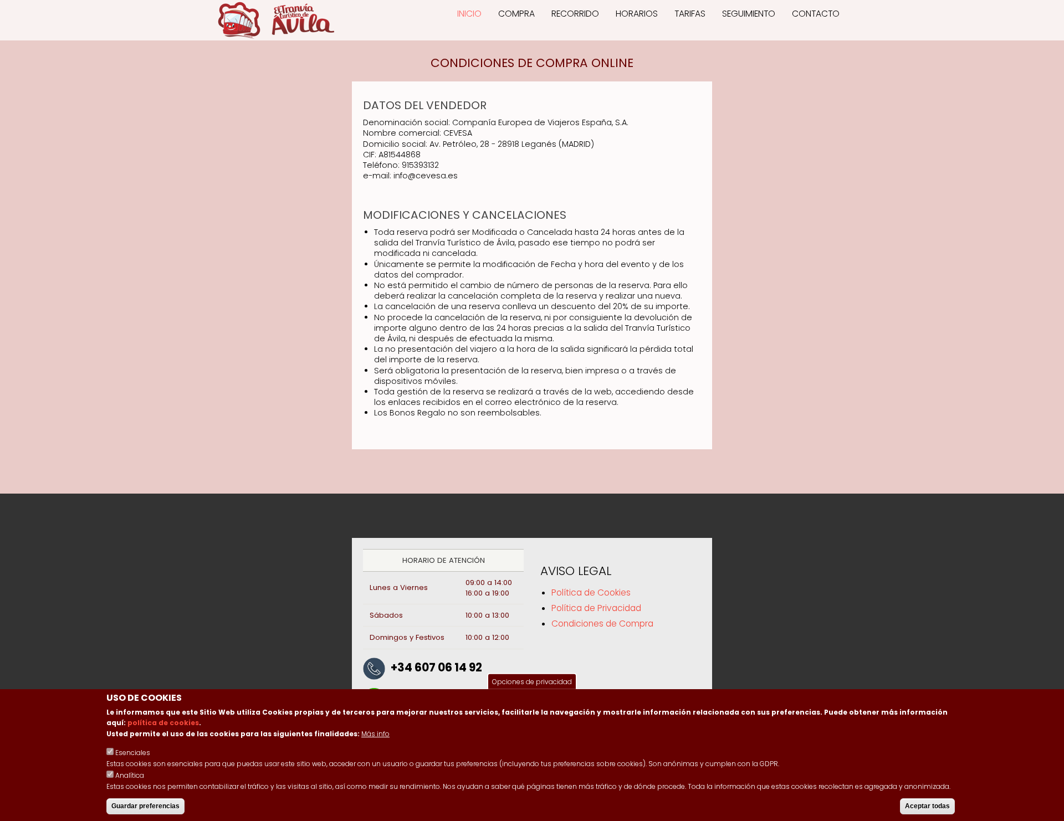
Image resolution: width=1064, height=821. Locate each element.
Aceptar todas (927, 806)
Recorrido (575, 13)
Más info (375, 733)
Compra (516, 13)
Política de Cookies (591, 592)
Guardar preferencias (145, 806)
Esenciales (132, 752)
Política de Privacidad (596, 608)
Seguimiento (748, 13)
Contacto (816, 13)
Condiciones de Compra (602, 623)
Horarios (637, 13)
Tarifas (689, 13)
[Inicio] (276, 20)
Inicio (469, 13)
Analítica (129, 775)
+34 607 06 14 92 (436, 667)
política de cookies (163, 723)
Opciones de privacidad (532, 681)
